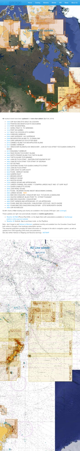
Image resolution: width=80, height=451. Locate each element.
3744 (8, 186)
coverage (63, 211)
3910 (8, 191)
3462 (8, 161)
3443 (8, 157)
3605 (8, 166)
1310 (8, 126)
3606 (8, 168)
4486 (8, 199)
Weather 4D (11, 221)
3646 (8, 172)
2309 (8, 140)
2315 (8, 145)
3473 (8, 163)
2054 (8, 134)
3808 (8, 189)
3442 (8, 155)
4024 (8, 195)
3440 (8, 153)
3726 (8, 182)
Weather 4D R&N (12, 217)
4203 (8, 197)
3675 (8, 180)
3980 (8, 193)
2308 (8, 138)
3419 (8, 151)
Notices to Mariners (25, 224)
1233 (8, 122)
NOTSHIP (46, 233)
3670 (8, 176)
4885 (8, 201)
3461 (8, 159)
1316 (8, 130)
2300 (8, 136)
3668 (8, 174)
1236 (8, 124)
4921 (8, 205)
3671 (8, 178)
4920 (8, 203)
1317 (8, 132)
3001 (8, 147)
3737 (8, 184)
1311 (8, 128)
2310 (8, 143)
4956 (8, 207)
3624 (8, 170)
